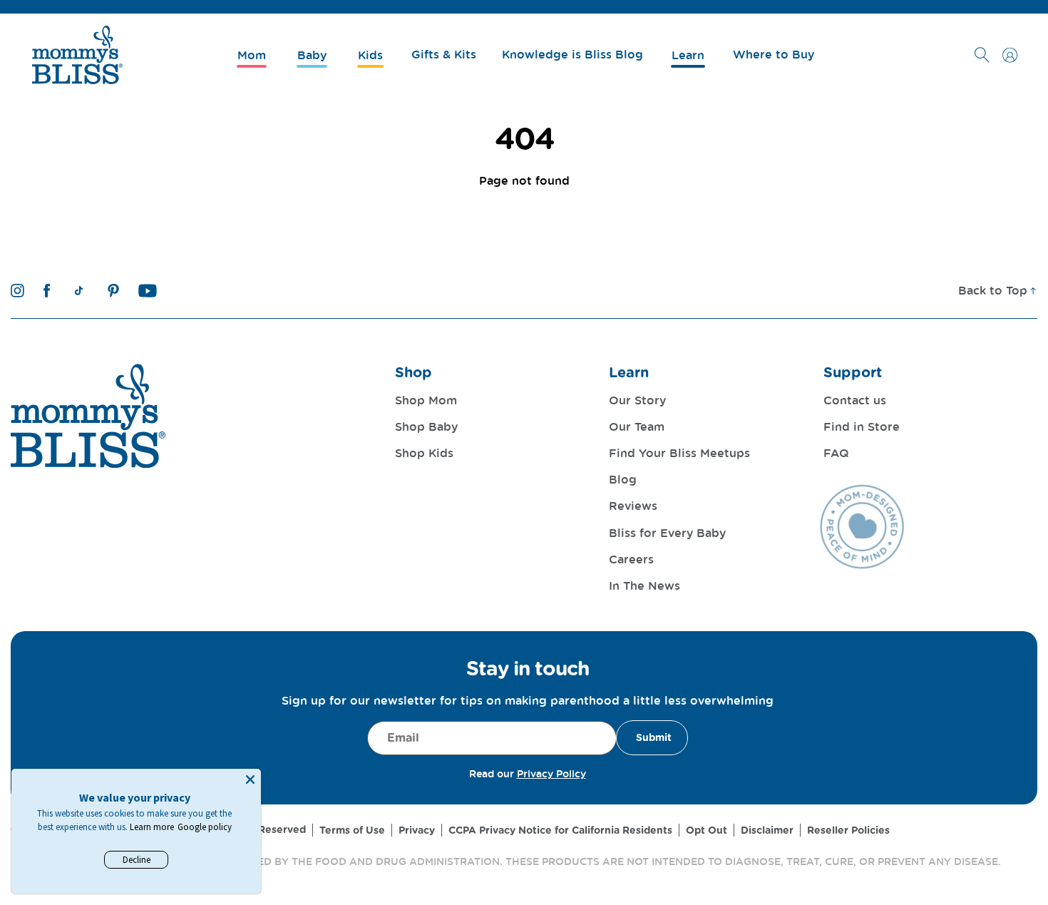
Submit (654, 737)
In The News (644, 585)
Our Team (636, 426)
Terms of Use (352, 830)
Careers (631, 559)
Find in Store (861, 426)
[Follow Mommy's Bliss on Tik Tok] (78, 290)
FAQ (836, 453)
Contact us (854, 400)
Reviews (633, 505)
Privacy (417, 830)
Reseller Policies (848, 830)
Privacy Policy (551, 773)
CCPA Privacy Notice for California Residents (560, 830)
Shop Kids (424, 453)
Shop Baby (426, 426)
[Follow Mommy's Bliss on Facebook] (46, 290)
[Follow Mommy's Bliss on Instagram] (17, 290)
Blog (623, 479)
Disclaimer (767, 830)
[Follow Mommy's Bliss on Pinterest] (113, 290)
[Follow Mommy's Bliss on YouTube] (148, 290)
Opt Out (706, 830)
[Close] (250, 779)
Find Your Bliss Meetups (679, 453)
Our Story (637, 400)
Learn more (152, 827)
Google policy (205, 827)
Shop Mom (426, 400)
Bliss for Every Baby (667, 533)
